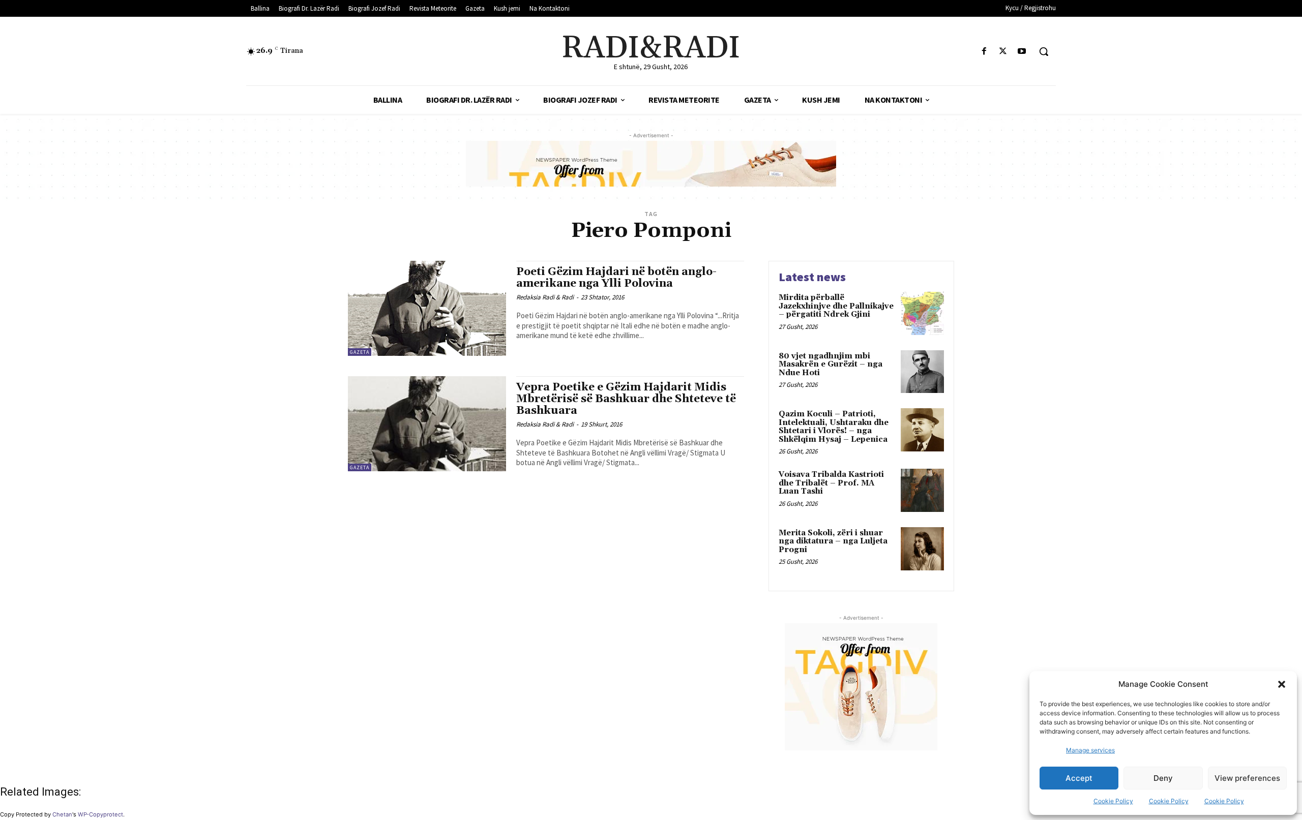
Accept (1079, 778)
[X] (1003, 51)
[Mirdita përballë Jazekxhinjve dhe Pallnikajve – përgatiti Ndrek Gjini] (922, 313)
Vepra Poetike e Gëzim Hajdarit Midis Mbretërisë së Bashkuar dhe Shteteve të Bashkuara (626, 399)
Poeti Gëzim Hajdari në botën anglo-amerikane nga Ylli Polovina (616, 277)
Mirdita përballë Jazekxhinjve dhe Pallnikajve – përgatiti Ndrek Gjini (836, 306)
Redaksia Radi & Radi (545, 297)
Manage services (1090, 750)
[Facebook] (984, 51)
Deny (1163, 778)
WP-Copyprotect (100, 814)
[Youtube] (1022, 51)
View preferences (1247, 778)
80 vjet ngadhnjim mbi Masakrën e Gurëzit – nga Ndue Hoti (830, 364)
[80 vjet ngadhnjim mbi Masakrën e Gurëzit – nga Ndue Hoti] (922, 371)
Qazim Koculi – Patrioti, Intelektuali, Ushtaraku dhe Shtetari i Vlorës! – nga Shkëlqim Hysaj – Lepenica (834, 426)
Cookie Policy (1113, 801)
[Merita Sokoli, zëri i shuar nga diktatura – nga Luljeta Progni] (922, 548)
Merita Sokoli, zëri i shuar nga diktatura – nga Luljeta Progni (833, 541)
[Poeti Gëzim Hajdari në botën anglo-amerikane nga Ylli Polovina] (427, 308)
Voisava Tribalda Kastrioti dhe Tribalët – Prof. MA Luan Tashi (831, 483)
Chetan (62, 814)
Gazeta (359, 352)
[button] (1282, 684)
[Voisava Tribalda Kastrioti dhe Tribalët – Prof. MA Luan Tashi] (922, 490)
